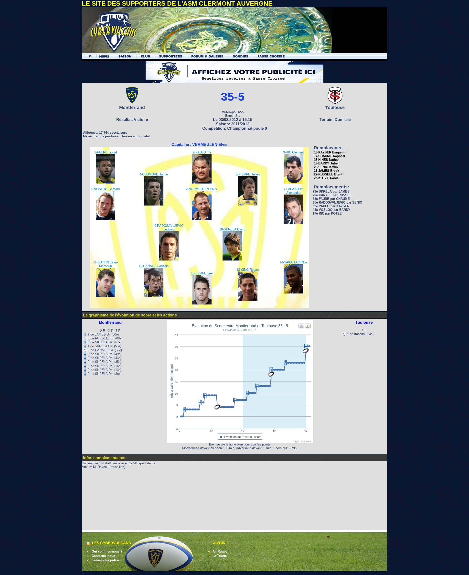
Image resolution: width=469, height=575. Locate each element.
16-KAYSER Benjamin (330, 152)
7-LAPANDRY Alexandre (293, 191)
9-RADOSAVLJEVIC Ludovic (168, 227)
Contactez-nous (103, 556)
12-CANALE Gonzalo (154, 266)
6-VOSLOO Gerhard (105, 189)
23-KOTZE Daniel (327, 178)
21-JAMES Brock (326, 171)
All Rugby (220, 551)
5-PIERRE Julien (248, 174)
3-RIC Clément (293, 152)
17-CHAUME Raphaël (329, 156)
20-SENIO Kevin (326, 167)
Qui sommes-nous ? (107, 551)
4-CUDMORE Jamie (153, 174)
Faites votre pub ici (106, 560)
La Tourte (220, 556)
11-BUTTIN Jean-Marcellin (105, 264)
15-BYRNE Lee (202, 273)
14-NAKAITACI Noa (293, 262)
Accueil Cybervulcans (88, 56)
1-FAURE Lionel (105, 152)
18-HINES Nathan (327, 160)
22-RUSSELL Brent (328, 174)
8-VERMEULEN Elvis (201, 189)
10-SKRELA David (232, 229)
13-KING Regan (247, 269)
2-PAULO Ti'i (202, 152)
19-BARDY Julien (327, 163)
